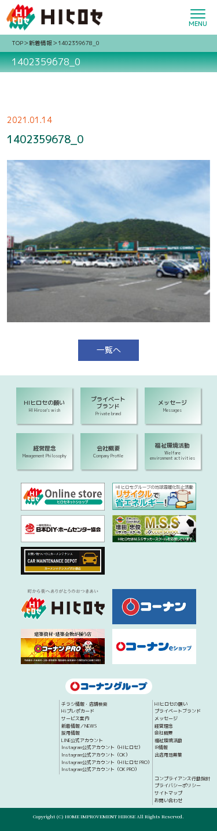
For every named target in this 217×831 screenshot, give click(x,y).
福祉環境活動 (168, 741)
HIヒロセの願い (171, 704)
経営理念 (164, 726)
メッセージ (166, 719)
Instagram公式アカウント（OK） (95, 755)
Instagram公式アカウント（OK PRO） (100, 770)
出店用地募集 (168, 755)
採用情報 (70, 733)
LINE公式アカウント (82, 741)
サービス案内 (75, 719)
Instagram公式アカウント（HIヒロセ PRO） (106, 763)
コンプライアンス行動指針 (182, 779)
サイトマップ (168, 793)
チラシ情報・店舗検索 (84, 704)
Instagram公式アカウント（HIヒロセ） (102, 748)
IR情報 (161, 748)
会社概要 (164, 733)
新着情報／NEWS (79, 726)
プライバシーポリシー (178, 786)
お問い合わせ (168, 801)
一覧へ (109, 349)
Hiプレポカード (77, 711)
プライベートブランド (178, 711)
